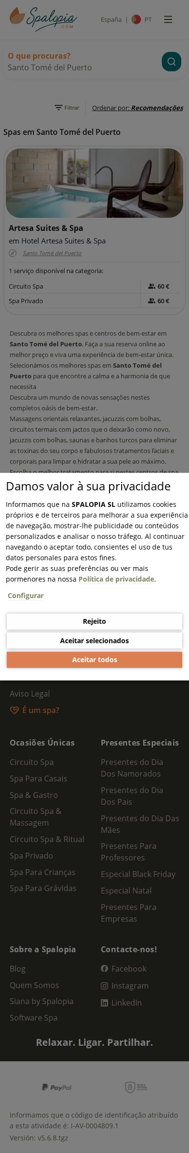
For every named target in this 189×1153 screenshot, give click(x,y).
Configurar (26, 595)
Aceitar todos (94, 659)
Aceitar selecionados (94, 640)
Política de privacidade (116, 578)
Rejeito (94, 621)
